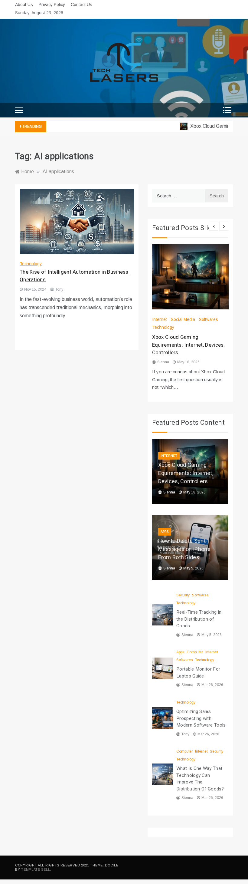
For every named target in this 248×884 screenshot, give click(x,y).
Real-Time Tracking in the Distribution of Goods (198, 619)
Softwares (208, 319)
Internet (159, 319)
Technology (31, 263)
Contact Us (81, 4)
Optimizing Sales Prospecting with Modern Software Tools (201, 718)
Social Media (183, 319)
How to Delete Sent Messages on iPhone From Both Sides (184, 549)
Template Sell (35, 869)
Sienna (163, 362)
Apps (164, 531)
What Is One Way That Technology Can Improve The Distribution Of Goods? (200, 778)
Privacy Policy (52, 4)
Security (183, 595)
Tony (59, 289)
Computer (195, 652)
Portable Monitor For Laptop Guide (198, 672)
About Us (24, 4)
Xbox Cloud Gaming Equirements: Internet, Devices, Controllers (188, 344)
